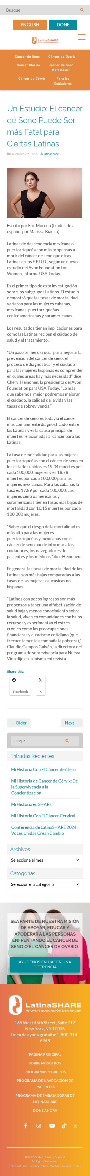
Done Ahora (45, 1110)
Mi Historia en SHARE (31, 804)
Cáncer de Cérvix (31, 78)
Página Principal (45, 1054)
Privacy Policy (39, 1166)
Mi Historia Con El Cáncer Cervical (43, 815)
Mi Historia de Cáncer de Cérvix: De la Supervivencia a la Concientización (44, 786)
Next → (72, 722)
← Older (19, 722)
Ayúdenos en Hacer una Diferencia (45, 964)
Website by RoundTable (65, 1166)
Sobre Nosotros (45, 1063)
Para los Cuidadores (63, 81)
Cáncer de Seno (27, 57)
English (30, 24)
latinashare (51, 154)
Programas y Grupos (45, 1072)
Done (63, 24)
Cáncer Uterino (28, 65)
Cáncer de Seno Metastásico (60, 68)
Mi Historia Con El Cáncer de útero (43, 769)
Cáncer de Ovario (61, 57)
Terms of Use (18, 1166)
